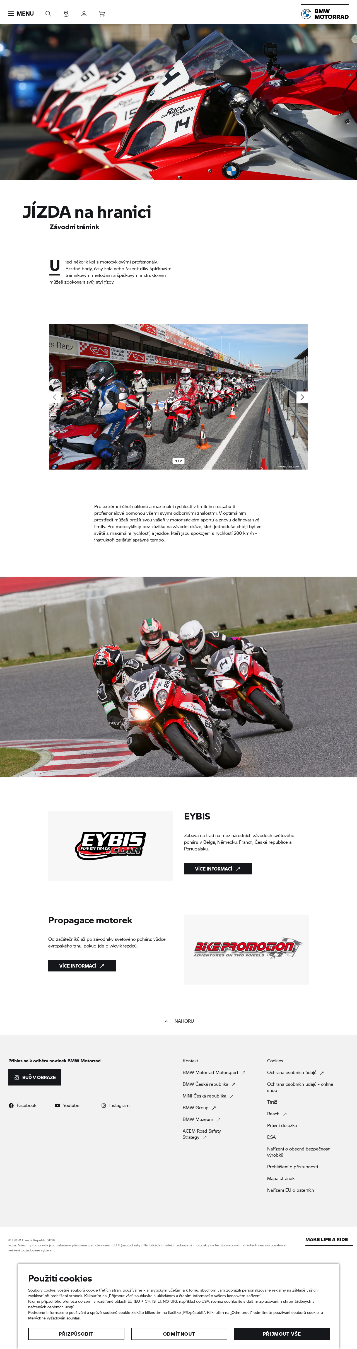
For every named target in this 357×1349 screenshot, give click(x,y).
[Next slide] (302, 397)
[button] (21, 14)
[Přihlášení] (84, 12)
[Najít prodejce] (66, 12)
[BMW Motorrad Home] (325, 14)
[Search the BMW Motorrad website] (48, 12)
